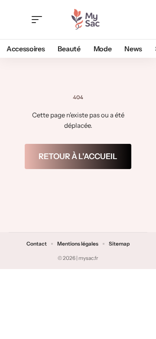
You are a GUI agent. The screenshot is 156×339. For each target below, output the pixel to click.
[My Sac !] (85, 19)
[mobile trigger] (39, 19)
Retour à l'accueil (78, 156)
